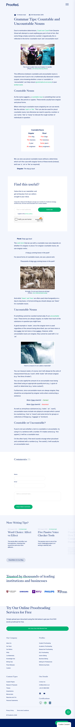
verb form (20, 243)
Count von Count (43, 30)
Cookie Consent (64, 724)
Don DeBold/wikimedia (40, 293)
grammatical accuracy (44, 82)
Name (15, 474)
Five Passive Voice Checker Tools (48, 534)
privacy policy (28, 213)
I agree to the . (25, 213)
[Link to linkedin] (40, 693)
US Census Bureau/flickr (39, 68)
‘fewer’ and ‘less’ (27, 298)
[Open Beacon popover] (68, 712)
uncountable (54, 316)
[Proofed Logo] (12, 5)
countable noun (37, 97)
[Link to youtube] (44, 693)
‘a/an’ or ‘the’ (29, 109)
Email (15, 481)
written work (18, 85)
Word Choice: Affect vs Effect (19, 534)
